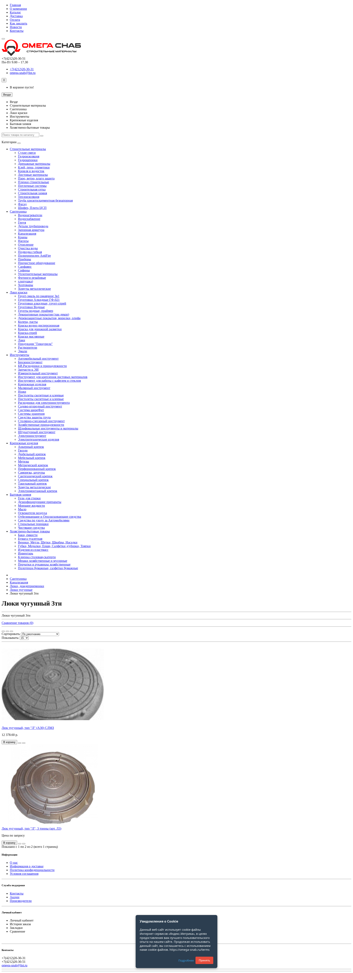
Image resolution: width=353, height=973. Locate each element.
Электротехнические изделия (38, 439)
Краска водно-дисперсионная (38, 325)
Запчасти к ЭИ (28, 369)
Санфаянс (25, 266)
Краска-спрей (27, 333)
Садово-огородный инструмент (40, 406)
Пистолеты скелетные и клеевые (41, 395)
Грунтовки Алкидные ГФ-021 (39, 299)
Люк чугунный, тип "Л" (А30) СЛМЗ (28, 728)
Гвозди (23, 450)
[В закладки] (19, 743)
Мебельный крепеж (31, 458)
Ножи (22, 391)
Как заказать (18, 23)
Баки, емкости (28, 535)
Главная (15, 5)
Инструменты (19, 355)
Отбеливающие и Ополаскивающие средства (49, 516)
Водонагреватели (30, 215)
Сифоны (24, 270)
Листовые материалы (33, 174)
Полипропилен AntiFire (34, 255)
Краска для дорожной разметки (40, 329)
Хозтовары (25, 285)
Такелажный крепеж (32, 483)
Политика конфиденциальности (32, 870)
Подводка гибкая (30, 252)
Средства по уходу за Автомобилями (43, 520)
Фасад (22, 204)
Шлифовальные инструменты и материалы (48, 428)
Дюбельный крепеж (32, 454)
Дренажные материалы (34, 163)
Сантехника (18, 211)
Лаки (21, 340)
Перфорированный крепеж (37, 469)
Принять (204, 960)
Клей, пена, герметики (34, 167)
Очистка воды (28, 248)
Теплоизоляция (28, 197)
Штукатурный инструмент (36, 432)
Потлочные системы (32, 185)
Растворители (27, 347)
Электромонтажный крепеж (37, 491)
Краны (22, 237)
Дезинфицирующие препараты (39, 502)
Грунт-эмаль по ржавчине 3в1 (38, 296)
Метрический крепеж (33, 465)
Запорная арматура (31, 230)
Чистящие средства (31, 527)
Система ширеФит (31, 410)
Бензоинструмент (30, 362)
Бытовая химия (20, 494)
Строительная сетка (32, 189)
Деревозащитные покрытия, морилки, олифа (49, 318)
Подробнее (186, 960)
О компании (18, 8)
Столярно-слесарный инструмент (41, 421)
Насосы (23, 241)
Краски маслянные (31, 336)
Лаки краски (18, 292)
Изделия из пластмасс (33, 549)
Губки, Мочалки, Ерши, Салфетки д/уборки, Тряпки (54, 546)
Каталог (15, 12)
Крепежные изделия (32, 384)
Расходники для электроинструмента (44, 402)
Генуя (22, 222)
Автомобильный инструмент (38, 358)
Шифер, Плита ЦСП (32, 208)
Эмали (22, 351)
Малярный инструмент (34, 388)
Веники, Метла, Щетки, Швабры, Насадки (47, 542)
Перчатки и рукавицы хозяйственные (44, 564)
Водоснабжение (29, 219)
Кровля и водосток (31, 171)
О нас (14, 862)
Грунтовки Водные (31, 307)
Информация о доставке (27, 866)
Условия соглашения (24, 873)
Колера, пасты (28, 322)
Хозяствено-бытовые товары (30, 531)
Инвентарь (25, 553)
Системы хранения (31, 413)
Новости (16, 27)
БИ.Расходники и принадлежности (42, 366)
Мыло (22, 509)
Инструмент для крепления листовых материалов (52, 377)
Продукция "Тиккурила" (35, 344)
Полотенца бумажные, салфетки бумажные (48, 568)
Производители (21, 901)
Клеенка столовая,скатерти (37, 557)
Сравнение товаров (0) (17, 623)
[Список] (7, 631)
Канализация (27, 233)
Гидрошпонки (28, 160)
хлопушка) (25, 281)
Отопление (26, 244)
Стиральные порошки (33, 524)
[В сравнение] (23, 743)
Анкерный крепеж (31, 447)
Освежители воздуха (32, 513)
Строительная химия (32, 193)
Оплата (15, 19)
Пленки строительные (33, 182)
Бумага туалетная (30, 538)
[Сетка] (3, 631)
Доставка (16, 16)
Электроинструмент (32, 435)
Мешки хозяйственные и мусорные (42, 560)
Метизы (23, 461)
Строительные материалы (28, 149)
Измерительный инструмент (38, 373)
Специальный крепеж (33, 480)
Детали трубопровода (33, 226)
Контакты (16, 30)
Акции (14, 897)
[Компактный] (11, 631)
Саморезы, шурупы (31, 472)
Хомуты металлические (34, 288)
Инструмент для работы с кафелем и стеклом (49, 380)
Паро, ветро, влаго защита (36, 178)
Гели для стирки (29, 498)
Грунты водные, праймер (35, 310)
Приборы (24, 259)
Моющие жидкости (31, 505)
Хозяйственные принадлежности (41, 424)
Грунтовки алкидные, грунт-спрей (42, 303)
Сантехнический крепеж (35, 476)
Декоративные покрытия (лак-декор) (43, 314)
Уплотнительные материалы (38, 274)
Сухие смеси (27, 152)
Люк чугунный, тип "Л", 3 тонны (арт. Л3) (31, 828)
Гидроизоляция (28, 156)
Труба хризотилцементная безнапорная (45, 200)
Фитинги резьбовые (32, 277)
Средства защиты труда (34, 417)
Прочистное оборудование (36, 263)
